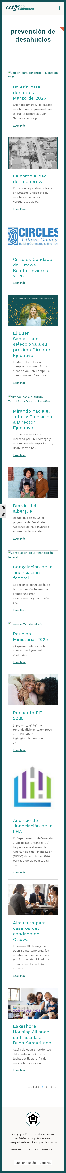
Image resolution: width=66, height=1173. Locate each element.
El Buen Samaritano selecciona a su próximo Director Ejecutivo (31, 344)
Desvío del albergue (24, 508)
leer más (19, 125)
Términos (32, 1149)
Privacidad (16, 1149)
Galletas (47, 1149)
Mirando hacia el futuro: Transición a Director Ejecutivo (32, 419)
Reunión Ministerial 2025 (30, 636)
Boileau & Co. (49, 1142)
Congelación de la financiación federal (32, 572)
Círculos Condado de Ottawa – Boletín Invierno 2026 (32, 268)
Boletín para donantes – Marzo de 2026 (29, 92)
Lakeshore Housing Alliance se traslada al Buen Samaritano (32, 1034)
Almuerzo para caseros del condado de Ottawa (29, 931)
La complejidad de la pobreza (30, 178)
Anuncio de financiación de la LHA (32, 826)
